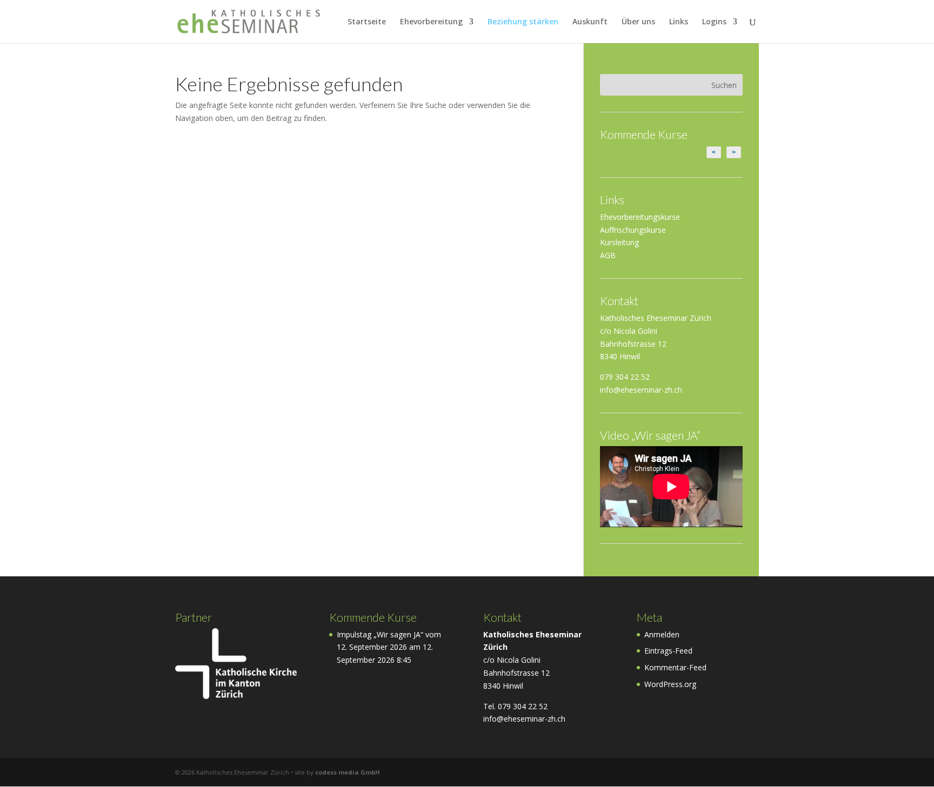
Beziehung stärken (523, 22)
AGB (608, 255)
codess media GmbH (347, 772)
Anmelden (661, 634)
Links (678, 22)
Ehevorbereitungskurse (640, 217)
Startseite (367, 22)
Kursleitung (619, 242)
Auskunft (590, 22)
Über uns (638, 22)
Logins (714, 22)
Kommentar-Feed (675, 667)
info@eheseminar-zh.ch (641, 390)
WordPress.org (670, 684)
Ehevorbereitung (431, 22)
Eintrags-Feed (668, 650)
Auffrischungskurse (633, 230)
